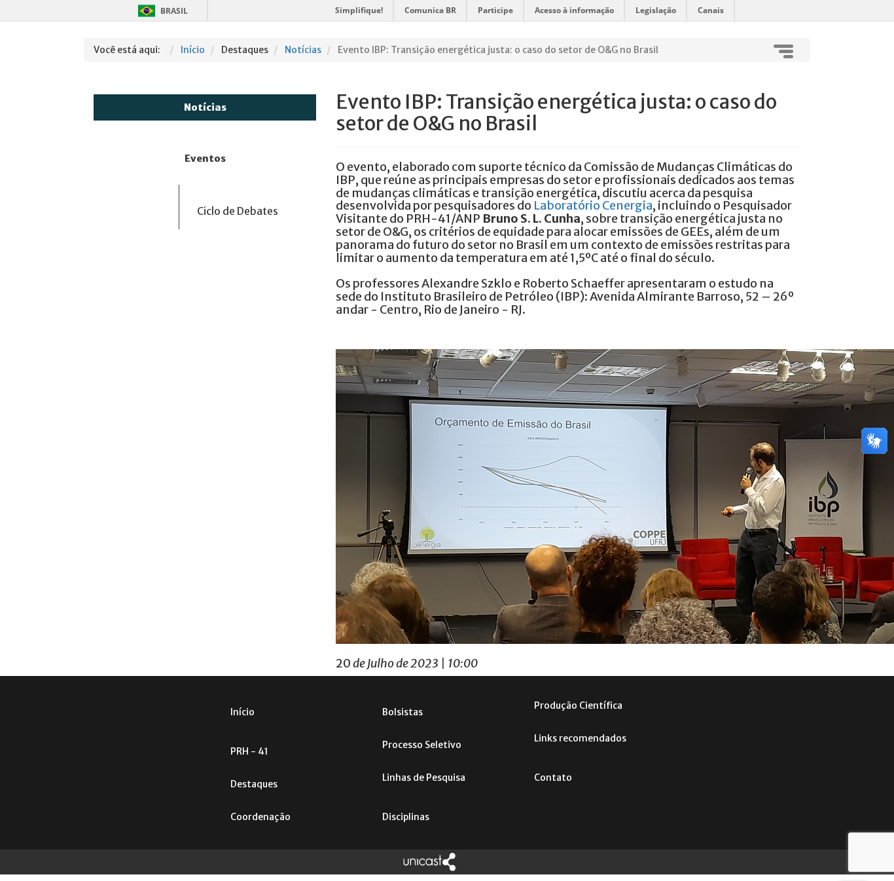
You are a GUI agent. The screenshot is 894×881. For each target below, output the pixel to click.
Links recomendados (580, 738)
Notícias (205, 107)
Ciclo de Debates (237, 210)
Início (242, 712)
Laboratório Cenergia (593, 205)
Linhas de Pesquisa (423, 777)
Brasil (160, 10)
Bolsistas (402, 712)
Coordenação (260, 817)
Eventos (205, 158)
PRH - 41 (249, 751)
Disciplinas (405, 817)
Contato (553, 777)
